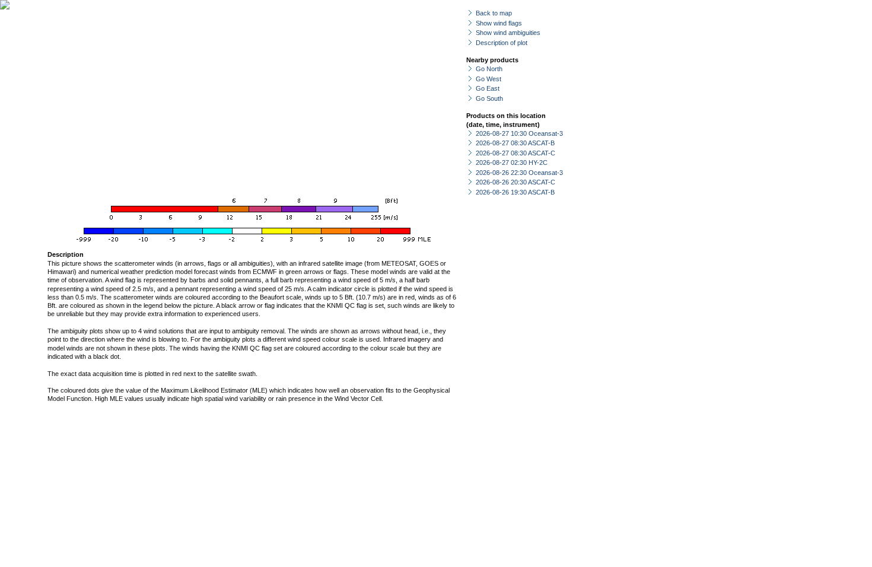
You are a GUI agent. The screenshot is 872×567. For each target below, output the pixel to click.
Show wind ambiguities (508, 32)
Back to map (494, 13)
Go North (489, 68)
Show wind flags (499, 23)
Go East (487, 88)
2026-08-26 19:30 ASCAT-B (515, 192)
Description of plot (501, 42)
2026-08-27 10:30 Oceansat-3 (519, 133)
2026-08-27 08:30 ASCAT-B (515, 142)
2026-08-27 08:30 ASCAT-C (515, 153)
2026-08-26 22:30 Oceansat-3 (519, 172)
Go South (489, 98)
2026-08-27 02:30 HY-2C (512, 162)
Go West (488, 78)
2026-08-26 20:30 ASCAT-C (515, 182)
